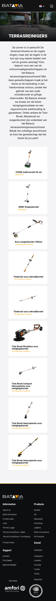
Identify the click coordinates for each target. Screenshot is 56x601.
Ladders (37, 528)
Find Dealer (7, 560)
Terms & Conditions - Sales (14, 532)
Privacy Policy (8, 542)
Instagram (38, 556)
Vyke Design (13, 581)
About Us (6, 510)
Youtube (37, 565)
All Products (39, 536)
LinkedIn (37, 560)
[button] (41, 6)
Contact (6, 556)
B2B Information (10, 514)
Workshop (38, 523)
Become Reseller (9, 565)
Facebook (38, 550)
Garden (37, 510)
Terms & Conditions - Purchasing (16, 536)
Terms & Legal (9, 528)
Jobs (5, 523)
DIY (35, 514)
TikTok (36, 574)
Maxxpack (38, 519)
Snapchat (38, 579)
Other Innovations (41, 532)
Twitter (37, 569)
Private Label (8, 519)
